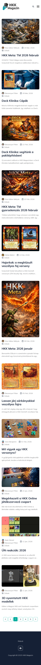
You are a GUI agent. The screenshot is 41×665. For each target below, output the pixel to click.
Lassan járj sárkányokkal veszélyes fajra (18, 402)
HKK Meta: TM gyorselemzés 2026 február (20, 208)
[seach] (33, 6)
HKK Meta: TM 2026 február (20, 55)
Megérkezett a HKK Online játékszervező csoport (19, 500)
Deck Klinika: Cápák (15, 101)
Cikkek (6, 50)
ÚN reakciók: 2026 (14, 550)
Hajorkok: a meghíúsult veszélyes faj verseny (17, 264)
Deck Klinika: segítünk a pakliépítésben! (17, 153)
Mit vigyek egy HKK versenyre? (15, 450)
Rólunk (20, 641)
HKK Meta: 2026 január (17, 348)
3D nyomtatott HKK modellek (15, 599)
